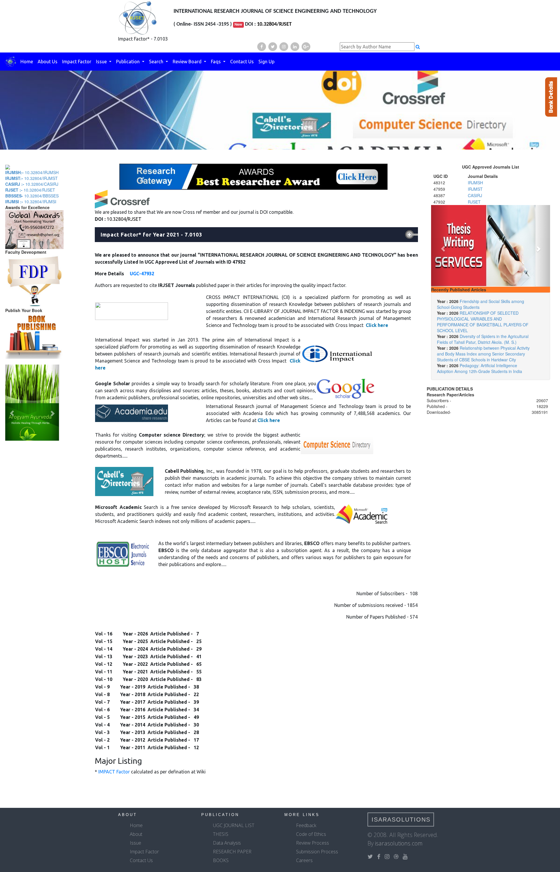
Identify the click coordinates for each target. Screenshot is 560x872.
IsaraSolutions (401, 819)
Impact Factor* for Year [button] (151, 234)
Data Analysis (227, 843)
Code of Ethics (311, 834)
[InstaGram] (283, 46)
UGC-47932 (141, 273)
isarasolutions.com (399, 843)
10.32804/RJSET (274, 24)
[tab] (256, 234)
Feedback (306, 825)
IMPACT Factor (114, 771)
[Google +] (306, 46)
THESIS (220, 834)
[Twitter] (272, 46)
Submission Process (317, 851)
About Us (47, 61)
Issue (102, 61)
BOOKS (221, 860)
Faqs (216, 61)
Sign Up (266, 61)
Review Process (312, 843)
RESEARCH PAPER (232, 851)
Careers (304, 860)
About (136, 834)
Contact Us (242, 61)
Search (156, 61)
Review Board (188, 61)
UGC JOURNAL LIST (233, 825)
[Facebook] (261, 46)
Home (26, 61)
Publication (128, 61)
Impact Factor (76, 61)
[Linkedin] (294, 46)
